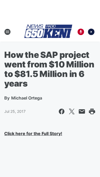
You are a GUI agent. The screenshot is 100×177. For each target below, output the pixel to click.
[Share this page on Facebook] (61, 111)
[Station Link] (48, 31)
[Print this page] (92, 111)
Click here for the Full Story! (33, 133)
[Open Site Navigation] (7, 32)
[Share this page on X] (71, 111)
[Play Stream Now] (91, 32)
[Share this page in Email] (82, 111)
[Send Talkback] (81, 32)
